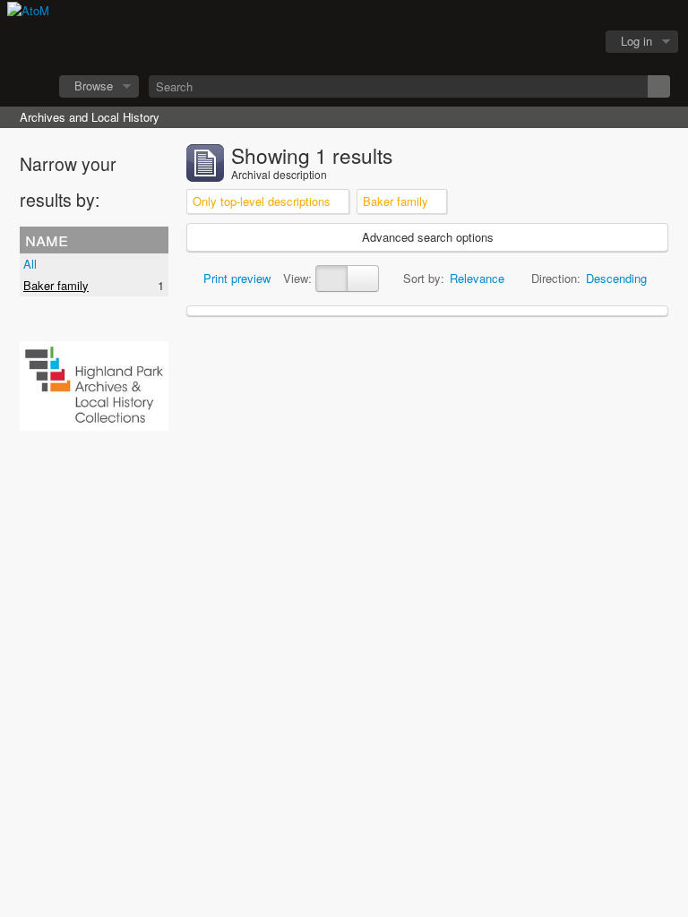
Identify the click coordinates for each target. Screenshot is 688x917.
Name (46, 239)
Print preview (235, 278)
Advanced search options (428, 236)
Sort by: (423, 278)
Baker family (56, 285)
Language (527, 42)
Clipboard (482, 42)
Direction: (555, 278)
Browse (93, 85)
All (30, 263)
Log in (636, 40)
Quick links (572, 42)
